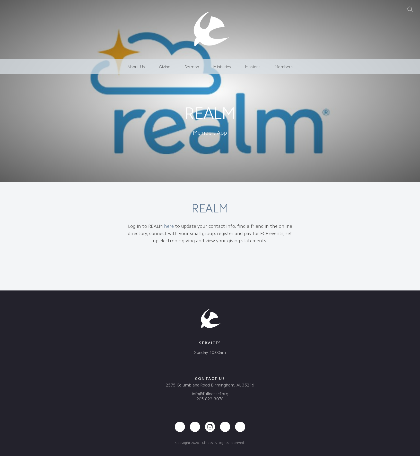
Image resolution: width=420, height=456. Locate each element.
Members (284, 67)
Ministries (222, 67)
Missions (253, 67)
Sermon (191, 67)
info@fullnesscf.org (210, 393)
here (169, 226)
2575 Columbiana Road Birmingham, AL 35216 (210, 385)
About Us (136, 67)
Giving (164, 67)
